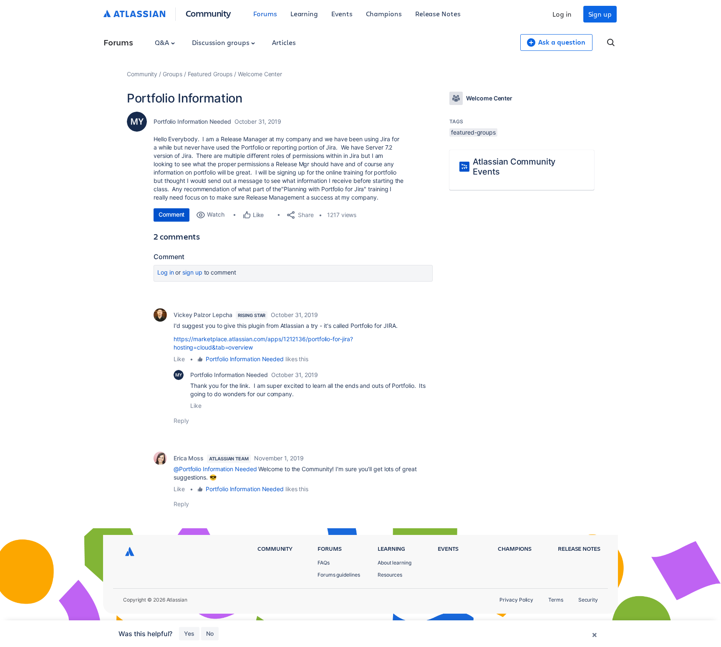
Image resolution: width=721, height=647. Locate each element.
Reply (181, 420)
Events (342, 13)
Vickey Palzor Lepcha (203, 314)
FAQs (324, 563)
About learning (394, 563)
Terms (555, 600)
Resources (390, 575)
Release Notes (438, 13)
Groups (172, 73)
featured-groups (473, 132)
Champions (384, 13)
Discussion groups (221, 42)
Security (588, 600)
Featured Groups (210, 73)
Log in (562, 14)
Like (179, 358)
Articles (283, 42)
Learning (304, 13)
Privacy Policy (516, 600)
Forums (265, 13)
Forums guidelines (339, 575)
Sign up (600, 14)
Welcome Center (260, 73)
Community (208, 13)
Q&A (163, 42)
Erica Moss (189, 458)
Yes (189, 633)
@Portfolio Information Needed (215, 468)
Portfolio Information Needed (192, 121)
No (210, 633)
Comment (171, 214)
